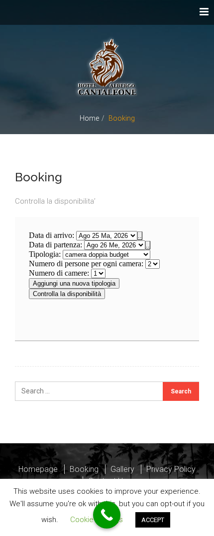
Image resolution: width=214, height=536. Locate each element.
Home (89, 118)
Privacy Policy (171, 469)
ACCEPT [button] (152, 520)
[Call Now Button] (106, 515)
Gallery (122, 469)
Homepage (38, 469)
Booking (84, 469)
